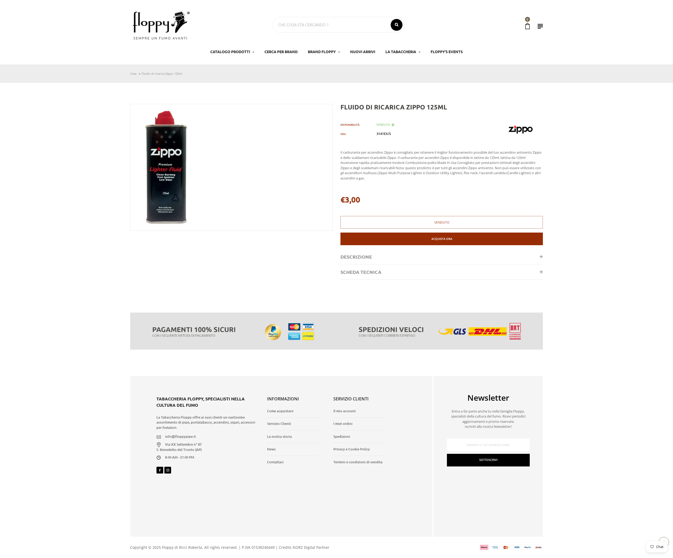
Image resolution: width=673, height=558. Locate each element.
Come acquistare (280, 411)
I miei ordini (343, 423)
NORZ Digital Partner (311, 547)
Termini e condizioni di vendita (358, 462)
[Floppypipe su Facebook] (159, 470)
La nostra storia (279, 436)
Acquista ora (441, 239)
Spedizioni (341, 436)
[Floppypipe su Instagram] (167, 470)
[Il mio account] (540, 26)
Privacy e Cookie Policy (351, 449)
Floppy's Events (447, 51)
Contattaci (275, 462)
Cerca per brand (281, 51)
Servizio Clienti (279, 423)
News (271, 449)
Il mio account (344, 411)
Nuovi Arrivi (362, 51)
